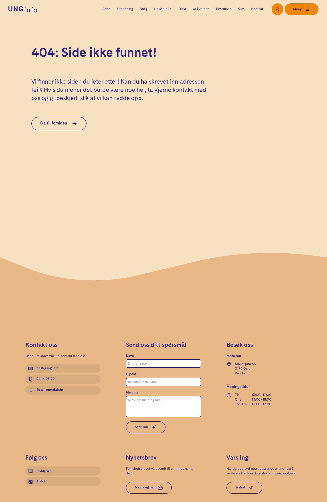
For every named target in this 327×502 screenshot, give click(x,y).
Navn (130, 356)
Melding (132, 392)
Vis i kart (241, 373)
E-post (131, 374)
